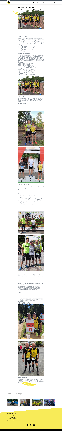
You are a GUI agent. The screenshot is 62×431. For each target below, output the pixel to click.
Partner (50, 2)
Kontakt (54, 2)
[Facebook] (7, 0)
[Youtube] (9, 0)
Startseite (30, 2)
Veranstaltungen (44, 2)
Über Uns (38, 2)
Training (34, 2)
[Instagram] (8, 0)
